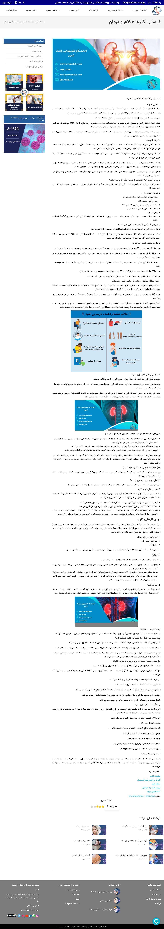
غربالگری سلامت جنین (35, 61)
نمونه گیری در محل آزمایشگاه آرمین (30, 56)
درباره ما (158, 904)
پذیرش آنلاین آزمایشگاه (34, 46)
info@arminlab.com (132, 2)
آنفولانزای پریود (153, 791)
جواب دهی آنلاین (37, 51)
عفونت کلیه (155, 776)
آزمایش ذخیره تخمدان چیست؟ (134, 840)
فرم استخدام (156, 894)
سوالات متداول (155, 890)
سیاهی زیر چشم (83, 826)
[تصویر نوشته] (156, 830)
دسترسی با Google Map (30, 910)
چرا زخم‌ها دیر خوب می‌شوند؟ (134, 826)
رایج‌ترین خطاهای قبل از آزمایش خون (131, 855)
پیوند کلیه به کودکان (151, 787)
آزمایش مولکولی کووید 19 (34, 67)
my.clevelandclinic (136, 796)
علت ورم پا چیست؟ (82, 840)
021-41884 (153, 2)
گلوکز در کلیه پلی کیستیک (148, 780)
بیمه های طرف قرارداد (153, 899)
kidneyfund (150, 796)
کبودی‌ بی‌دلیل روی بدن (80, 855)
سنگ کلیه (156, 784)
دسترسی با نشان (33, 906)
